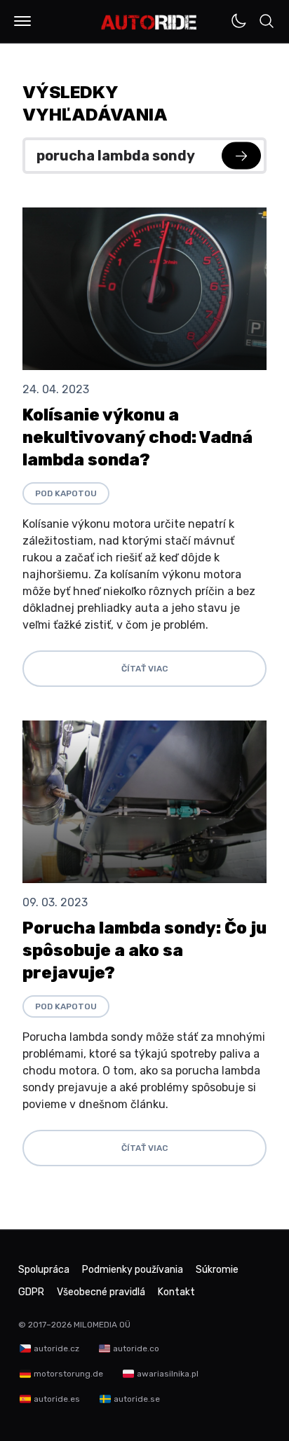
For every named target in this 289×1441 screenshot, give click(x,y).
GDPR (31, 1292)
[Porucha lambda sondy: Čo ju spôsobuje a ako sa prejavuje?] (144, 801)
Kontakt (176, 1292)
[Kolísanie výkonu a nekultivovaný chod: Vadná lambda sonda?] (144, 288)
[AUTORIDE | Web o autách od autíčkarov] (149, 22)
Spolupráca (43, 1270)
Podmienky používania (132, 1270)
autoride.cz (56, 1348)
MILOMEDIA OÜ (102, 1325)
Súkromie (217, 1270)
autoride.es (57, 1399)
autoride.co (136, 1348)
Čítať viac (144, 669)
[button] (22, 21)
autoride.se (137, 1399)
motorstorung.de (68, 1374)
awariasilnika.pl (168, 1374)
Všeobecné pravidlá (101, 1292)
